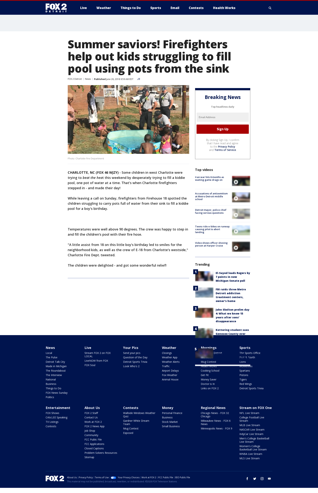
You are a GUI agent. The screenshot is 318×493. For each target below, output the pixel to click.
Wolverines (245, 366)
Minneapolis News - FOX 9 (216, 428)
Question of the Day (135, 357)
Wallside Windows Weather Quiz (139, 414)
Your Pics (130, 347)
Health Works (209, 366)
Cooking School (210, 370)
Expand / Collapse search (270, 8)
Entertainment (58, 407)
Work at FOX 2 (93, 422)
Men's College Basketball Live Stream (254, 440)
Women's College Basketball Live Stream (253, 447)
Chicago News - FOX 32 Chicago (215, 414)
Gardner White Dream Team (136, 422)
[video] (241, 181)
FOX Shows (52, 413)
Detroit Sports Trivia (135, 361)
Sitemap (89, 457)
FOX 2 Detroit (75, 79)
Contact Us (91, 417)
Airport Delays (170, 370)
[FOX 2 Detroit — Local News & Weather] (58, 8)
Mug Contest (131, 428)
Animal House (170, 379)
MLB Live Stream (249, 425)
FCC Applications (94, 444)
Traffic (166, 366)
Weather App (169, 357)
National (51, 379)
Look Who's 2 (131, 366)
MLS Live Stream (249, 458)
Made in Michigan (56, 366)
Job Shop (89, 430)
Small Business (171, 426)
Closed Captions (94, 448)
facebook (247, 479)
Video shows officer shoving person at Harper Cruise (211, 244)
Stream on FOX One (255, 407)
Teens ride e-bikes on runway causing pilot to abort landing (212, 229)
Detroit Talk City (55, 361)
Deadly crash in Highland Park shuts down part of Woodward (233, 354)
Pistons (243, 375)
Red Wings (245, 384)
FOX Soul (89, 365)
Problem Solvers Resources (100, 452)
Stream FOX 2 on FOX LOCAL (97, 354)
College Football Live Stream (251, 419)
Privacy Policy (226, 146)
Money (167, 407)
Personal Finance (172, 413)
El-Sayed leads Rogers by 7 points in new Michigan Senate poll (233, 276)
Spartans (244, 370)
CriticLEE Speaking (56, 417)
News (88, 79)
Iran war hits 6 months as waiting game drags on (209, 178)
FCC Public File (93, 439)
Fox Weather (169, 375)
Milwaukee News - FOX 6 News (216, 422)
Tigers (243, 379)
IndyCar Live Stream (251, 434)
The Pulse (51, 357)
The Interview (54, 375)
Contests (51, 426)
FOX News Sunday (57, 392)
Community (91, 435)
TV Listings (52, 422)
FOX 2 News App (94, 426)
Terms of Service (225, 150)
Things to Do (53, 388)
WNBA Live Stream (250, 454)
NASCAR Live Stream (251, 429)
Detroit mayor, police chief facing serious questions (210, 211)
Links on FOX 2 (210, 388)
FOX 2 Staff (91, 413)
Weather (169, 347)
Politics (50, 397)
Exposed (128, 433)
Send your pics (131, 353)
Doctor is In (208, 384)
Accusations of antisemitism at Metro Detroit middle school (211, 196)
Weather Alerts (171, 361)
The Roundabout (56, 370)
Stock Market (170, 422)
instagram (262, 479)
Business (51, 384)
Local (49, 353)
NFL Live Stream (249, 413)
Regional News (213, 407)
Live (87, 347)
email (269, 479)
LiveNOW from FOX (96, 360)
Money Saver (208, 379)
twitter (255, 479)
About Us (92, 407)
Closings (167, 353)
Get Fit (205, 375)
